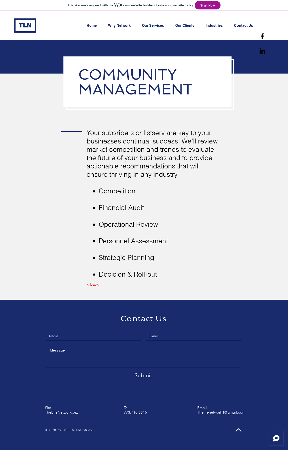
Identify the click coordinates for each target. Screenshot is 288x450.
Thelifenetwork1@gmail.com (221, 412)
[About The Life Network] (262, 36)
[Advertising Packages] (262, 51)
